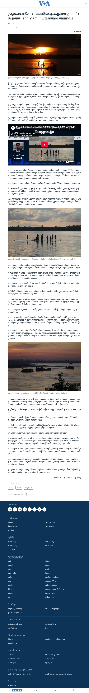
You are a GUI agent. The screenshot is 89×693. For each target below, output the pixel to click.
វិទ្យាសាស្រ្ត (48, 565)
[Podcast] (39, 509)
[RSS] (34, 509)
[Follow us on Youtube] (20, 509)
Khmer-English (50, 593)
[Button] (77, 32)
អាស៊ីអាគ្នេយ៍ (11, 577)
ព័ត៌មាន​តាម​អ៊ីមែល (50, 624)
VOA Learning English (52, 609)
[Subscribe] (44, 509)
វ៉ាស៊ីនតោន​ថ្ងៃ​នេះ (12, 526)
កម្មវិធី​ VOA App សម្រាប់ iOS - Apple (19, 674)
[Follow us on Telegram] (30, 509)
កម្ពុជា (9, 561)
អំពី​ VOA (10, 639)
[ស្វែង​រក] (74, 690)
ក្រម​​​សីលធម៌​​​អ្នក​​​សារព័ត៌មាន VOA (55, 639)
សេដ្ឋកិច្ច (10, 585)
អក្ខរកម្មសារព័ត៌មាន (50, 581)
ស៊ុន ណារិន (11, 23)
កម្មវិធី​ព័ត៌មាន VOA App (15, 624)
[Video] (37, 690)
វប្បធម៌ (47, 569)
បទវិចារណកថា (49, 597)
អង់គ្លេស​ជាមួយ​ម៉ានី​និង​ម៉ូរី (15, 609)
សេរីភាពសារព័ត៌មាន (51, 585)
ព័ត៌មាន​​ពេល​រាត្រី (12, 546)
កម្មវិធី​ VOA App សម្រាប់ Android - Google (58, 674)
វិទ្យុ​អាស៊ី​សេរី (48, 663)
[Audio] (55, 690)
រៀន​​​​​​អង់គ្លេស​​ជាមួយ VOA (15, 613)
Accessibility (49, 659)
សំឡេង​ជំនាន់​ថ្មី (49, 542)
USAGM (10, 655)
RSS (46, 628)
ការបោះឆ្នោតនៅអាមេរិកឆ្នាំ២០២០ (54, 589)
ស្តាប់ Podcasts (12, 628)
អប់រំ (9, 597)
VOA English (12, 663)
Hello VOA (11, 550)
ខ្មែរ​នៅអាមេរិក (12, 573)
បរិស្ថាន (10, 9)
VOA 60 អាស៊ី (49, 526)
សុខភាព (10, 593)
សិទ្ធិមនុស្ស (11, 589)
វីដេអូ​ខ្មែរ (10, 522)
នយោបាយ (11, 581)
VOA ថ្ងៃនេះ (11, 530)
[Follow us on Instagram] (25, 509)
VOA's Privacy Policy (52, 655)
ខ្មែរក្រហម (48, 573)
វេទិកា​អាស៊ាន (49, 546)
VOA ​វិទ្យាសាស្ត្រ (50, 522)
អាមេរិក (10, 569)
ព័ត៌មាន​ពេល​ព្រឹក (12, 542)
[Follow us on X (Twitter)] (15, 509)
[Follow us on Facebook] (10, 509)
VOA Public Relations (15, 659)
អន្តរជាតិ (10, 565)
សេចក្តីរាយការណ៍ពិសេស (52, 577)
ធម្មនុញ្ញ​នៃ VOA (12, 643)
